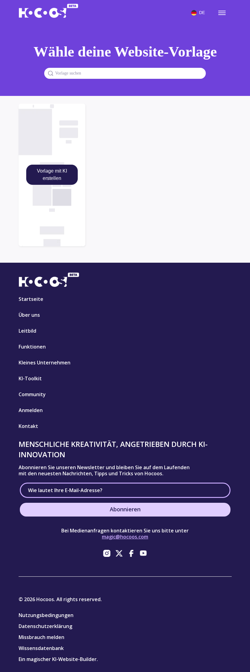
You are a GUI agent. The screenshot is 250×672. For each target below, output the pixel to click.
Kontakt (28, 426)
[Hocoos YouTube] (143, 553)
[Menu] (222, 13)
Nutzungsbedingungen (46, 615)
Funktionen (32, 346)
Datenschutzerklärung (45, 626)
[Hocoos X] (119, 553)
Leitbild (27, 330)
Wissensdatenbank (41, 648)
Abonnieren (125, 509)
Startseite (31, 299)
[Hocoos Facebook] (131, 553)
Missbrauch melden (41, 637)
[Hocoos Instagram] (106, 553)
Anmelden (31, 410)
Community (32, 394)
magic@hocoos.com (125, 536)
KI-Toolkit (30, 378)
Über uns (29, 315)
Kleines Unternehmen (44, 362)
